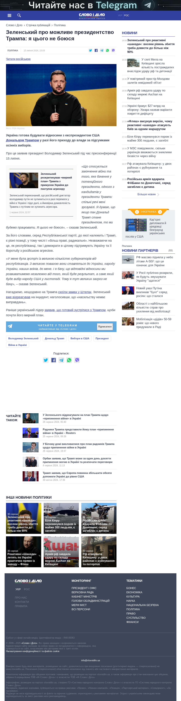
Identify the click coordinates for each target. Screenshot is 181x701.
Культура (133, 596)
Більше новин (147, 194)
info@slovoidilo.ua (90, 660)
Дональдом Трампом (22, 140)
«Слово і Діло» (29, 643)
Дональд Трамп (54, 338)
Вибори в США (80, 338)
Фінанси (132, 622)
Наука (130, 600)
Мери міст (79, 605)
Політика (60, 25)
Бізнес (131, 588)
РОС (126, 15)
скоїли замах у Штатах (74, 292)
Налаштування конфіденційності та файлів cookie (32, 651)
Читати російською (18, 59)
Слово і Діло (14, 25)
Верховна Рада (83, 592)
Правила (21, 606)
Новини (129, 33)
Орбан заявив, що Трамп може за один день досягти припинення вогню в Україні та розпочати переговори (77, 462)
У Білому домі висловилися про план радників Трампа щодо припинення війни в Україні (78, 447)
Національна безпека (142, 605)
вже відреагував (18, 297)
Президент (102, 338)
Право (131, 613)
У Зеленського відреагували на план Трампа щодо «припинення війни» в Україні (75, 418)
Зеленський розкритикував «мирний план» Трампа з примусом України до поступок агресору (56, 181)
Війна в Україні (17, 345)
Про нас (21, 597)
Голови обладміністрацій (91, 600)
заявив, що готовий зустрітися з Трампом (75, 310)
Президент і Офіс (84, 588)
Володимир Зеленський (23, 338)
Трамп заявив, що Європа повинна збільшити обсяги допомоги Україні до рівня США (77, 476)
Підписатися (105, 326)
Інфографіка (148, 211)
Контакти (22, 601)
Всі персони (81, 609)
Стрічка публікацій (38, 25)
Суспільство (136, 617)
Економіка (134, 592)
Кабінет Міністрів (84, 596)
